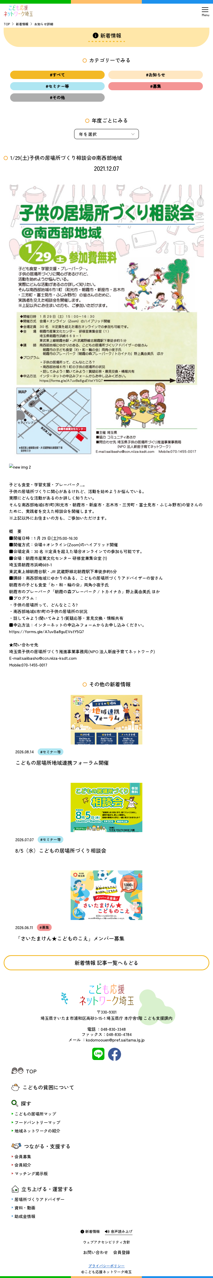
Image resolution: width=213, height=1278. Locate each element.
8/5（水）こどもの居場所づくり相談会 (60, 850)
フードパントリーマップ (37, 1122)
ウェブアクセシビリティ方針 (106, 1242)
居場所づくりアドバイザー (39, 1199)
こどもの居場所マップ (35, 1114)
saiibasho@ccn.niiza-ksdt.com (49, 658)
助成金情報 (25, 1216)
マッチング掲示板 (31, 1173)
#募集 (155, 86)
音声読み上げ (121, 1231)
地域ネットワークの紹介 (37, 1131)
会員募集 (23, 1156)
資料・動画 (25, 1207)
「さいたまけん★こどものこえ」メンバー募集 (69, 938)
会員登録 (121, 1252)
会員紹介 (23, 1165)
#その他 (57, 97)
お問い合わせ (95, 1252)
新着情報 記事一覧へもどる (106, 962)
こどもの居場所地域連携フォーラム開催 (62, 762)
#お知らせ (155, 74)
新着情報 (22, 24)
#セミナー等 (57, 86)
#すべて (57, 74)
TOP (7, 24)
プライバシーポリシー (106, 1265)
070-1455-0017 (34, 665)
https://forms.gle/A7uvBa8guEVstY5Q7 (46, 631)
